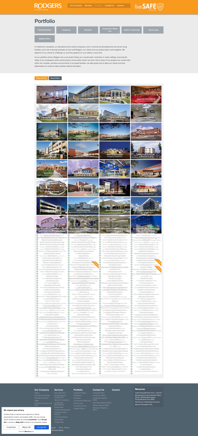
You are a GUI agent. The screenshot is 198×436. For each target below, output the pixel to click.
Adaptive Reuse (79, 408)
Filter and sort (41, 78)
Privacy (66, 427)
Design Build (58, 407)
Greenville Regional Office (102, 402)
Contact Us (109, 5)
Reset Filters (55, 78)
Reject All (26, 427)
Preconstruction (59, 393)
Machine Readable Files (143, 405)
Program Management (62, 410)
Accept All (41, 427)
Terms (61, 427)
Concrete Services (60, 417)
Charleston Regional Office (100, 399)
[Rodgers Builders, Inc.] (48, 6)
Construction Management (59, 403)
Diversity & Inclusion (42, 398)
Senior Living (78, 403)
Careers (120, 5)
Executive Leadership (42, 395)
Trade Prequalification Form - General (148, 393)
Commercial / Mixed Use (82, 400)
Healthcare (77, 395)
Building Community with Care (43, 404)
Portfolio (98, 5)
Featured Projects (80, 393)
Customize (11, 427)
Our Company (76, 5)
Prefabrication (59, 422)
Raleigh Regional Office (101, 405)
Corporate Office (99, 393)
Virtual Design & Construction (60, 396)
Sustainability (58, 419)
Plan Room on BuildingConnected (147, 402)
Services (88, 5)
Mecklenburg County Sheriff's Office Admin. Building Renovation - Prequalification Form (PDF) (148, 397)
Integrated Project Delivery (60, 413)
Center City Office (99, 395)
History (37, 393)
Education (77, 398)
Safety (37, 400)
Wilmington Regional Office (100, 409)
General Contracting (61, 400)
